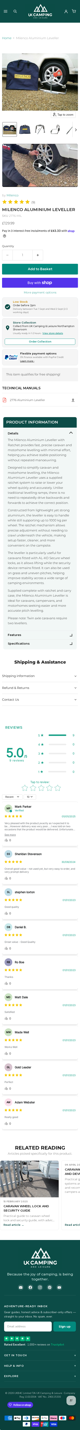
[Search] (15, 11)
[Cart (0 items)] (74, 11)
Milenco (12, 195)
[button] (10, 129)
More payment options (40, 292)
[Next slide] (75, 129)
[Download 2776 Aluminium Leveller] (73, 400)
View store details (52, 333)
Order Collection (40, 341)
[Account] (66, 11)
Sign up (65, 1326)
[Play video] (40, 165)
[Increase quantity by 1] (38, 255)
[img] (16, 202)
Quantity (8, 246)
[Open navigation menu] (5, 11)
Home (6, 38)
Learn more (27, 361)
